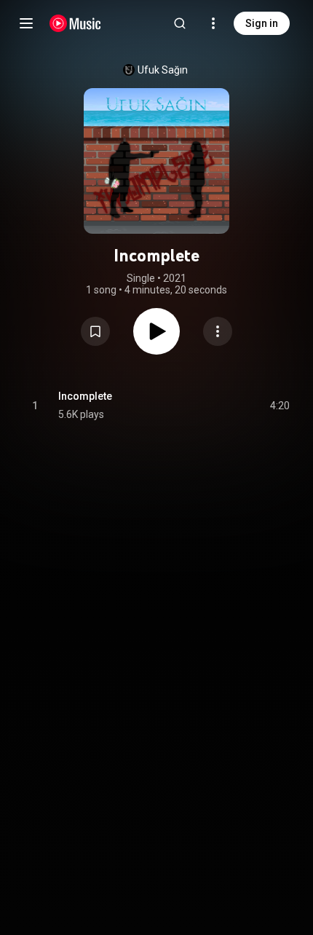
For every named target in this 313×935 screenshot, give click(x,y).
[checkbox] (279, 405)
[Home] (75, 23)
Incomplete (85, 396)
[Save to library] (95, 331)
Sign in (261, 23)
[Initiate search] (179, 23)
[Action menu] (217, 331)
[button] (95, 331)
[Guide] (26, 23)
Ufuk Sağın (163, 70)
